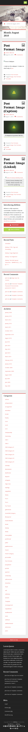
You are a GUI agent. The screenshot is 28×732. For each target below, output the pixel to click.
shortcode (6, 147)
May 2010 (7, 349)
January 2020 (8, 312)
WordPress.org (9, 715)
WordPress (11, 724)
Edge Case (8, 484)
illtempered (8, 517)
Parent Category (9, 553)
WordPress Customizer (10, 221)
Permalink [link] (8, 79)
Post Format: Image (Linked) (14, 163)
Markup (7, 528)
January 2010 (8, 364)
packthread (8, 539)
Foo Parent (8, 506)
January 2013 (8, 316)
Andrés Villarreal (9, 52)
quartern (7, 572)
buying (6, 417)
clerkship (7, 465)
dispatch (7, 476)
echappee (7, 480)
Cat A (6, 421)
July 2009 (7, 378)
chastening (8, 436)
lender (6, 524)
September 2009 (9, 371)
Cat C (6, 429)
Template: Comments (17, 291)
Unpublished (8, 608)
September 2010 (9, 334)
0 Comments (19, 55)
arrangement (8, 406)
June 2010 (7, 345)
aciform (7, 399)
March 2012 (8, 320)
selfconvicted (8, 579)
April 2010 (7, 353)
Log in (6, 704)
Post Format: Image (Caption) (14, 107)
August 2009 (8, 375)
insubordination (9, 520)
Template (7, 601)
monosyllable (8, 535)
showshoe (7, 583)
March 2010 (8, 356)
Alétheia (14, 11)
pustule (7, 568)
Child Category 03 (9, 454)
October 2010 (8, 331)
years (6, 630)
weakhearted (8, 612)
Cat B (6, 425)
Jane (12, 68)
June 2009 (7, 382)
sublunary (7, 594)
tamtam (7, 597)
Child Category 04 (9, 458)
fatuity (6, 495)
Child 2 (6, 443)
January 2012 (8, 323)
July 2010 (7, 342)
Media (6, 531)
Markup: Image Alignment (11, 253)
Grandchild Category (10, 513)
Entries (8, 707)
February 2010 (9, 360)
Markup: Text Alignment (11, 256)
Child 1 (6, 440)
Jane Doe (7, 283)
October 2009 (8, 367)
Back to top (14, 640)
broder (7, 414)
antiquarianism (8, 403)
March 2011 (8, 327)
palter (6, 542)
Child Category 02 (9, 451)
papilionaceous (9, 546)
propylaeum (8, 564)
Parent (7, 550)
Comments (9, 711)
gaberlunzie (8, 509)
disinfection (8, 473)
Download (15, 225)
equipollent (8, 491)
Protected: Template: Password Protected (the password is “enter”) (14, 286)
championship (8, 432)
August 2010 (8, 338)
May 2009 (7, 386)
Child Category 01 (9, 447)
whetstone (8, 627)
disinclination (8, 469)
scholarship (8, 575)
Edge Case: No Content (17, 675)
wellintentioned (9, 623)
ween (6, 616)
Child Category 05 (9, 462)
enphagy (7, 487)
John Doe (7, 278)
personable (8, 557)
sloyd (6, 586)
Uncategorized (9, 605)
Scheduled (7, 243)
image (11, 76)
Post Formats (14, 74)
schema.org (7, 217)
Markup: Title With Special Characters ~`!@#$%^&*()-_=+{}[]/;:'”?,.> (13, 262)
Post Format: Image (14, 47)
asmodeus (7, 410)
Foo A (6, 498)
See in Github (14, 229)
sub (6, 590)
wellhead (7, 619)
